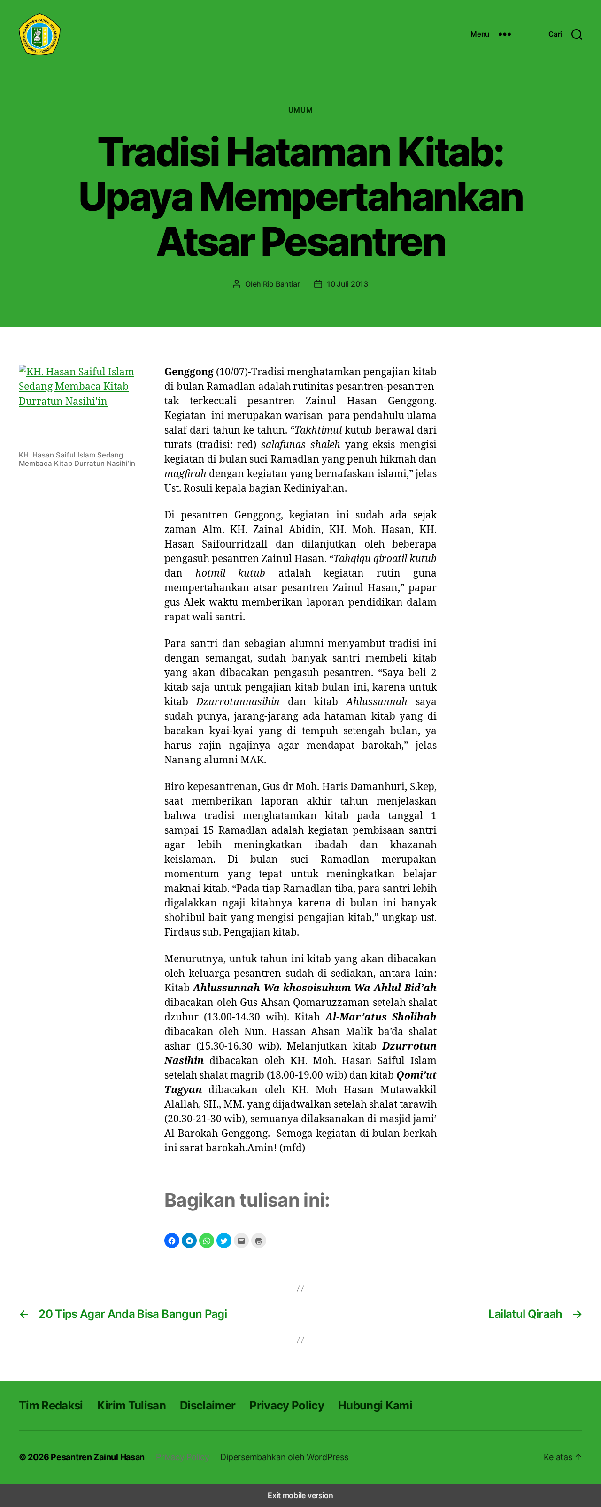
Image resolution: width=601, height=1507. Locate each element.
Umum (300, 110)
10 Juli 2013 (347, 284)
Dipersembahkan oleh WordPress (284, 1457)
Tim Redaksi (51, 1405)
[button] (171, 1240)
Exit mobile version (300, 1495)
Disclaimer (207, 1405)
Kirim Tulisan (131, 1405)
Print (258, 1240)
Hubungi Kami (375, 1405)
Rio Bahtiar (281, 284)
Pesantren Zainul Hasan (98, 1457)
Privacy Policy (286, 1405)
